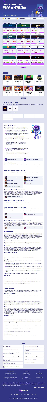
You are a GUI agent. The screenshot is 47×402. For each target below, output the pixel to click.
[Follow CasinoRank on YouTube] (40, 387)
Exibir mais (23, 67)
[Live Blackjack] (39, 91)
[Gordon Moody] (16, 394)
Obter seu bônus (9, 32)
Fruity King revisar (37, 33)
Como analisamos (39, 374)
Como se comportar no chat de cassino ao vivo (10, 377)
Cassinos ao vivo (19, 1)
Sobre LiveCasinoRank (39, 373)
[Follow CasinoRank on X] (38, 387)
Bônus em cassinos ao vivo (26, 374)
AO (3, 387)
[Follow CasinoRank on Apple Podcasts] (43, 387)
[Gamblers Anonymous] (21, 394)
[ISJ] (11, 394)
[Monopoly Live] (8, 91)
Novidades (43, 1)
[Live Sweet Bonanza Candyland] (29, 91)
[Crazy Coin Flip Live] (18, 91)
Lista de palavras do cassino (26, 373)
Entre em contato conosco (39, 377)
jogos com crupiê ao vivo (10, 139)
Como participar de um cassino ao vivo (10, 373)
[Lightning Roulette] (18, 80)
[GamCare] (26, 394)
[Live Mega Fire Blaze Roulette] (29, 80)
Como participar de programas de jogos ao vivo (10, 378)
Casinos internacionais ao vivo (26, 378)
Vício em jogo (26, 377)
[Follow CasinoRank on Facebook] (35, 387)
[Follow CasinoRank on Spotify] (42, 387)
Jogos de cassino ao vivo (26, 1)
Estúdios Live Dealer (34, 1)
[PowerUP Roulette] (39, 80)
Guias (39, 1)
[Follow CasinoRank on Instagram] (36, 387)
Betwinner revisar (23, 33)
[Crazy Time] (8, 80)
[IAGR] (32, 394)
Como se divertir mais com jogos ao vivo (10, 374)
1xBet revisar (9, 33)
